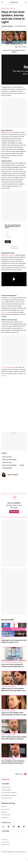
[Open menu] (2, 2)
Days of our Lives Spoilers (9, 459)
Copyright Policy (5, 844)
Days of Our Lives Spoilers (9, 465)
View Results (14, 246)
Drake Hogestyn (10, 255)
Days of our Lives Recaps (8, 735)
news (2, 638)
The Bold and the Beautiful (8, 795)
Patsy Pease (5, 312)
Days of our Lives (7, 457)
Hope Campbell (8, 26)
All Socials (5, 831)
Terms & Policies (5, 815)
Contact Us (4, 817)
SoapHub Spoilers (7, 468)
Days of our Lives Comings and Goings (11, 662)
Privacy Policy (4, 839)
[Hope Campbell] (4, 474)
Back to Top (19, 774)
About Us (3, 806)
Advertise (4, 812)
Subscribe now (14, 511)
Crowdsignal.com (14, 248)
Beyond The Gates (6, 798)
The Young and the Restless (9, 792)
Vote (8, 241)
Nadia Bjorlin (9, 132)
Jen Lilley (9, 298)
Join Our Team (5, 809)
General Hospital (6, 790)
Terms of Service (5, 842)
